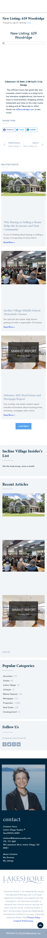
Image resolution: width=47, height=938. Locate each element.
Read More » (9, 243)
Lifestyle (7, 690)
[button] (8, 130)
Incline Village (9, 685)
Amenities (7, 676)
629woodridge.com (25, 110)
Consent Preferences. (23, 921)
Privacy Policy (33, 918)
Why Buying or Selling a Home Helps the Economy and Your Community (22, 226)
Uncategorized (10, 712)
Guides (6, 681)
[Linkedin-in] (19, 744)
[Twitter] (9, 744)
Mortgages (8, 699)
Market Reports (10, 694)
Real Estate (8, 708)
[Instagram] (14, 744)
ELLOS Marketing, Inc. (30, 933)
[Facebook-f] (4, 744)
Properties (8, 703)
